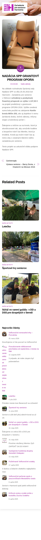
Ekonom (14, 84)
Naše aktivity (26, 84)
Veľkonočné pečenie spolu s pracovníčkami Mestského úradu (22, 477)
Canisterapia (11, 161)
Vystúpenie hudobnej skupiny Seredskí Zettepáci (21, 452)
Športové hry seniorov (14, 268)
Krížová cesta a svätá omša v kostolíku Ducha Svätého (21, 494)
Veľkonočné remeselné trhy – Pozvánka (21, 334)
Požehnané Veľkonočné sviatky (22, 462)
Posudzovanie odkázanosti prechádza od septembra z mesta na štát (24, 349)
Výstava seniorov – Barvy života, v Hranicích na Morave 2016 (20, 165)
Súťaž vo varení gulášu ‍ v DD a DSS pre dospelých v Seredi (19, 311)
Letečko (6, 226)
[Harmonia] (14, 12)
